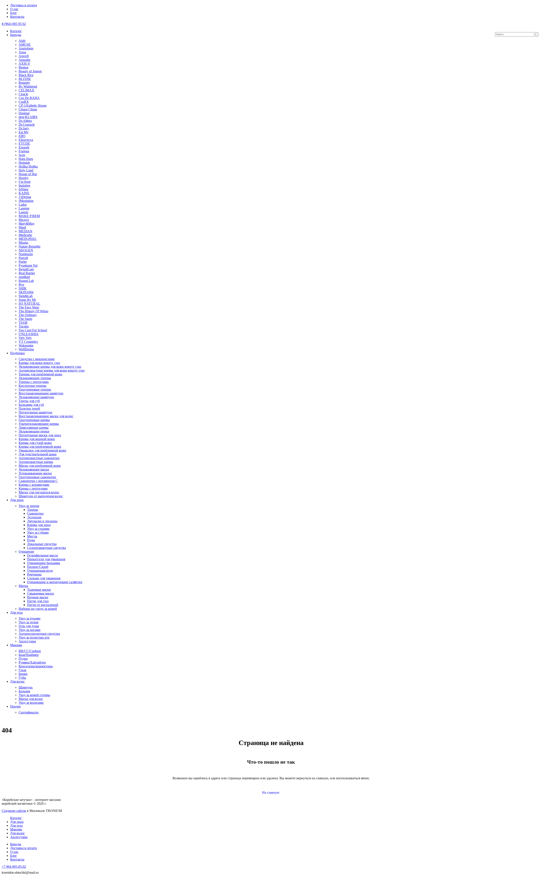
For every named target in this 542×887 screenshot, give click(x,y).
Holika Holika (28, 166)
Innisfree (24, 185)
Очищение (26, 551)
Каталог (16, 31)
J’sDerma (25, 197)
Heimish (24, 162)
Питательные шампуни (35, 412)
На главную (271, 792)
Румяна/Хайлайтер (32, 662)
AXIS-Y (24, 63)
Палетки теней (29, 408)
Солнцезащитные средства (46, 548)
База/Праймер (29, 655)
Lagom (23, 212)
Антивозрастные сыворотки (39, 458)
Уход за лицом (29, 506)
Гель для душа (29, 626)
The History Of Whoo (33, 311)
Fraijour (24, 151)
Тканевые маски (39, 589)
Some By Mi (27, 300)
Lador (23, 204)
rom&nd (24, 277)
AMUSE (25, 44)
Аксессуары (27, 641)
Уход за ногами (29, 630)
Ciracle (23, 94)
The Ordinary (28, 315)
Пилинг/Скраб (37, 567)
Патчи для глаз (37, 601)
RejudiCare (26, 269)
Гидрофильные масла (42, 555)
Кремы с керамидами (34, 484)
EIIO (22, 136)
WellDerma (26, 349)
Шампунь (26, 687)
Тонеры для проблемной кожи (40, 374)
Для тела (16, 612)
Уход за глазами (38, 528)
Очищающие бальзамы (43, 563)
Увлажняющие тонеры (35, 378)
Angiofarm (26, 48)
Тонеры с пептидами (34, 382)
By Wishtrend (28, 86)
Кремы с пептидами (33, 488)
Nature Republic (30, 246)
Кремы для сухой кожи (35, 443)
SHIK (23, 288)
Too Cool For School (33, 330)
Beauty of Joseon (30, 71)
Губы (22, 677)
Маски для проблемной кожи (40, 465)
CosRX (24, 101)
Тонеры (32, 509)
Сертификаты (29, 712)
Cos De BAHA (29, 98)
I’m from (24, 181)
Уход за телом (28, 622)
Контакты (17, 16)
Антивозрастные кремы (36, 462)
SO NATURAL (29, 303)
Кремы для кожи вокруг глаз (39, 363)
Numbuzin (26, 254)
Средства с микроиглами (37, 359)
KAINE (24, 193)
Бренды (15, 35)
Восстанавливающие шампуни (41, 393)
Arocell (24, 56)
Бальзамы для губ (31, 404)
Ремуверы (34, 574)
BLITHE (25, 79)
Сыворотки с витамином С (38, 481)
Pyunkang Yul (28, 265)
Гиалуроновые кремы (34, 420)
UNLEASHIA (29, 334)
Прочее (15, 706)
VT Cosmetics (28, 341)
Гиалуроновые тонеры (35, 389)
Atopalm (24, 60)
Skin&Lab (26, 296)
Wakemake (26, 345)
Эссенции (34, 517)
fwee (22, 155)
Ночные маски (37, 597)
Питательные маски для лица (40, 435)
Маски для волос (31, 699)
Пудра (23, 658)
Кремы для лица (39, 525)
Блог (13, 13)
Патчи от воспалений (42, 605)
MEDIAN (25, 231)
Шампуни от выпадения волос (41, 496)
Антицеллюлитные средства (39, 633)
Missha (23, 242)
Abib (22, 41)
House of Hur (28, 174)
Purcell (23, 258)
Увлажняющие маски (34, 469)
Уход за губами (38, 532)
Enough (24, 147)
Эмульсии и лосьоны (42, 521)
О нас (14, 9)
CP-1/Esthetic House (33, 105)
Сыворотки (35, 513)
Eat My (24, 132)
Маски (23, 586)
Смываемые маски (40, 593)
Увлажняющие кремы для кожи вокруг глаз (50, 366)
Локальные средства (42, 544)
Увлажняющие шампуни (36, 397)
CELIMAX (26, 90)
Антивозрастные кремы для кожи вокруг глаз (51, 370)
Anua (22, 52)
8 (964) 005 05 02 (14, 24)
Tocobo (24, 326)
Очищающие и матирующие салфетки (54, 582)
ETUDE (24, 143)
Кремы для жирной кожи (37, 439)
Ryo (21, 284)
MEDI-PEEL (28, 239)
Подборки (17, 353)
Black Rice (26, 75)
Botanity (24, 82)
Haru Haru (26, 159)
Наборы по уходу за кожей (38, 608)
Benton (23, 67)
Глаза (22, 670)
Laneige (24, 208)
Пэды (31, 540)
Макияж (16, 645)
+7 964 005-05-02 (14, 866)
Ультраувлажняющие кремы (39, 424)
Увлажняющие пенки (34, 431)
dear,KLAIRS (28, 117)
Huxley (24, 178)
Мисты (32, 536)
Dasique (24, 113)
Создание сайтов (14, 811)
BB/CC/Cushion (30, 651)
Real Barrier (27, 273)
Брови (23, 674)
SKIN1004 (26, 292)
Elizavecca (26, 140)
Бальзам (24, 691)
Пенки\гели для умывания (46, 559)
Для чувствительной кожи (38, 454)
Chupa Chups (28, 109)
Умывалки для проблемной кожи (42, 450)
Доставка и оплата (23, 5)
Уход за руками (29, 618)
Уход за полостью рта (34, 637)
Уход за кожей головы (34, 695)
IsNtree (23, 189)
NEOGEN (26, 250)
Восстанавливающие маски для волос (46, 416)
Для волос (17, 681)
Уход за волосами (31, 702)
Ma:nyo (24, 220)
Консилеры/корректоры (36, 666)
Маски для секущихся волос (39, 492)
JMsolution (26, 200)
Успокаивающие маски (35, 473)
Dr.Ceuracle (27, 124)
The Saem (25, 319)
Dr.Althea (25, 121)
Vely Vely (25, 338)
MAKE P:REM (29, 216)
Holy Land (26, 170)
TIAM (23, 322)
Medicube (25, 235)
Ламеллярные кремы (33, 427)
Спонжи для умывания (43, 578)
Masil (22, 227)
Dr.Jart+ (24, 128)
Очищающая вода (40, 570)
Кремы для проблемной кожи (40, 446)
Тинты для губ (29, 401)
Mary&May (27, 223)
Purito (23, 261)
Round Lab (26, 280)
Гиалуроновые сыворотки (37, 477)
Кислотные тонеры (32, 385)
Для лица (17, 500)
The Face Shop (29, 307)
